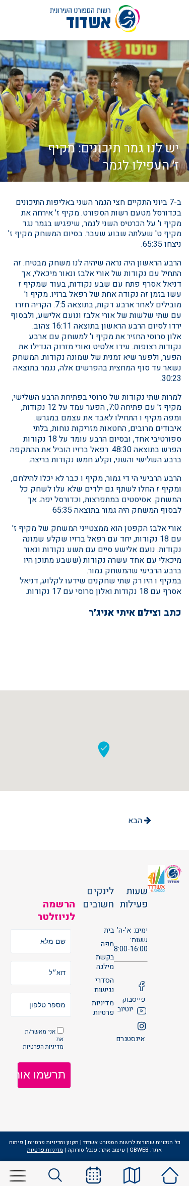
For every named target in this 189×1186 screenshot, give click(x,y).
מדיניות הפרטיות (43, 1047)
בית (109, 931)
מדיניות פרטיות (103, 1008)
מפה (107, 944)
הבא (136, 821)
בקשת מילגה (105, 962)
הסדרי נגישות (104, 985)
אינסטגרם (130, 1039)
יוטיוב (125, 1009)
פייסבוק (133, 1000)
